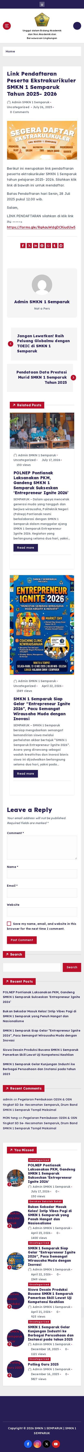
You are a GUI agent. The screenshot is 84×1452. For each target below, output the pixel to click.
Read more (25, 547)
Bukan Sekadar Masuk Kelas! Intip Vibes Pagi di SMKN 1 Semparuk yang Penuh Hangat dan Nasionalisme (39, 1016)
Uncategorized (18, 107)
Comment (15, 833)
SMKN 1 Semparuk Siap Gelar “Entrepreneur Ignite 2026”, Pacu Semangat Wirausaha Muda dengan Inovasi (41, 1035)
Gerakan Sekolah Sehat (45, 1201)
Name (12, 867)
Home (10, 51)
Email (12, 886)
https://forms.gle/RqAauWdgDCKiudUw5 (41, 227)
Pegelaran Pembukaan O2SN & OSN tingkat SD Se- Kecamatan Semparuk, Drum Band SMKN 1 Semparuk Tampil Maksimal (40, 1105)
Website (13, 905)
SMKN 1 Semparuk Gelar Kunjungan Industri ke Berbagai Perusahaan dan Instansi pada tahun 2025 (39, 1069)
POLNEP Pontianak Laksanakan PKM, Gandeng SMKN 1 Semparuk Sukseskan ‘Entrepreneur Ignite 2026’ (41, 997)
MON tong (10, 1118)
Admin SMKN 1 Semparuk (30, 102)
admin (8, 1099)
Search (16, 954)
